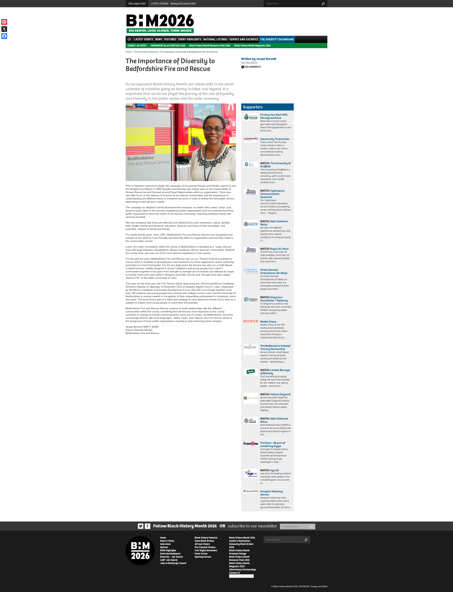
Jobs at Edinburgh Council (173, 563)
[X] (4, 29)
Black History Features (206, 537)
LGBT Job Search (168, 560)
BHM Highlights (168, 550)
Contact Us (234, 572)
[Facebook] (4, 36)
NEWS (158, 39)
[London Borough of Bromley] (251, 372)
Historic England (280, 394)
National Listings (215, 39)
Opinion (164, 547)
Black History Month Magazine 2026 (252, 45)
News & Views (167, 540)
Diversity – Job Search (171, 556)
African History (202, 544)
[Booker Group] (251, 321)
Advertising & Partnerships (242, 569)
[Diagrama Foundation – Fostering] (251, 299)
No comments (253, 66)
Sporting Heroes (203, 556)
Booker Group (268, 321)
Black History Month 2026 (242, 537)
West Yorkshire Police (274, 222)
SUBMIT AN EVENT (137, 45)
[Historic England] (251, 398)
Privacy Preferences (241, 576)
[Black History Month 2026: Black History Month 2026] (160, 23)
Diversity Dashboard (170, 553)
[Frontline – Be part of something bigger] (251, 443)
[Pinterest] (4, 22)
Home (128, 52)
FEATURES (170, 39)
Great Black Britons (204, 540)
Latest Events (143, 39)
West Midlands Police (274, 420)
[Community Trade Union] (251, 139)
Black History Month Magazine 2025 (239, 564)
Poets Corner (201, 553)
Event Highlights (189, 39)
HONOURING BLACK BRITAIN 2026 (168, 45)
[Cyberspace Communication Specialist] (251, 192)
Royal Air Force (279, 249)
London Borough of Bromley (275, 371)
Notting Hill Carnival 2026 (183, 3)
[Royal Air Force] (251, 250)
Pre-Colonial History (205, 547)
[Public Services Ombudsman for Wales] (251, 270)
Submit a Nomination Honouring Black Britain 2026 (241, 544)
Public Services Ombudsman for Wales (274, 271)
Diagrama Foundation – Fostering (274, 298)
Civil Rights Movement (206, 550)
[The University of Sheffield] (251, 165)
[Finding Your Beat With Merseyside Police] (251, 117)
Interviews (165, 544)
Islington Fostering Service (271, 492)
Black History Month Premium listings (239, 552)
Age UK (274, 470)
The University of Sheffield (275, 164)
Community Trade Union (274, 139)
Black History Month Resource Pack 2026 (209, 45)
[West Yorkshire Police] (251, 224)
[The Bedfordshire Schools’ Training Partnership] (251, 349)
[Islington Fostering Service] (251, 491)
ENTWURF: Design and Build (313, 586)
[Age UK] (251, 473)
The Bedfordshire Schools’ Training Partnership (275, 347)
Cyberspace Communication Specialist (272, 194)
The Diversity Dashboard (277, 39)
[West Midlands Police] (251, 420)
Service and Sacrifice (243, 39)
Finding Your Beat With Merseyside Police (274, 116)
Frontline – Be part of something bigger (272, 444)
